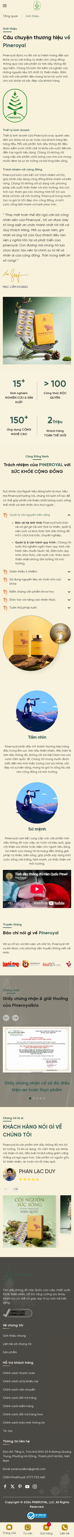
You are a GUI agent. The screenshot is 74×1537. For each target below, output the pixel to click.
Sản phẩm (10, 1352)
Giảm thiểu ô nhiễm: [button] (23, 571)
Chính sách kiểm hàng (18, 1406)
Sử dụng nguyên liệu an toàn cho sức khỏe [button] (35, 581)
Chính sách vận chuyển (19, 1389)
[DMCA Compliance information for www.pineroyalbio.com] (17, 1313)
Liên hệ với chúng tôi (17, 1344)
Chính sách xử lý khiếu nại (20, 1381)
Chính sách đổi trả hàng (19, 1398)
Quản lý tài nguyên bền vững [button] (29, 515)
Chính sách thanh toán (19, 1373)
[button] (5, 5)
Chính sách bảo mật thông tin (24, 1422)
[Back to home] (37, 5)
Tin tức (8, 1431)
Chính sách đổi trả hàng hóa (23, 1414)
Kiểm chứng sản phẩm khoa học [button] (31, 591)
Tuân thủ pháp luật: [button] (23, 607)
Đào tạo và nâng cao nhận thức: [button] (32, 599)
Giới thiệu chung (14, 1335)
